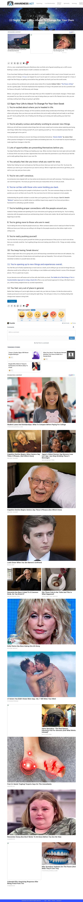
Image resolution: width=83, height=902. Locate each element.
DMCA (49, 900)
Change (24, 77)
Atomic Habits (57, 137)
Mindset (10, 200)
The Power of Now (67, 84)
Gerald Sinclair (34, 27)
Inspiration (41, 16)
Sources (13, 301)
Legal (45, 900)
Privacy (54, 900)
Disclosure (59, 900)
